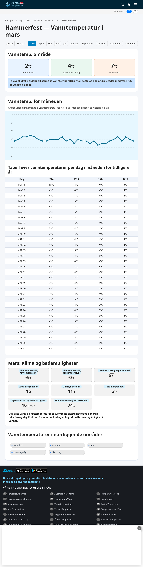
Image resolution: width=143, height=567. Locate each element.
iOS (130, 81)
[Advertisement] (68, 545)
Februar (21, 43)
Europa (9, 20)
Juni (57, 43)
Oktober (101, 43)
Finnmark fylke (34, 20)
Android (18, 84)
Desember (130, 43)
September (88, 43)
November (115, 43)
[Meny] (135, 4)
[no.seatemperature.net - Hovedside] (16, 4)
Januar (9, 43)
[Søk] (122, 4)
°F (135, 11)
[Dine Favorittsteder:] (129, 4)
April (41, 43)
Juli (64, 43)
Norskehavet (52, 20)
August (74, 43)
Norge (19, 20)
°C (129, 11)
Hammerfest (69, 20)
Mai (50, 43)
